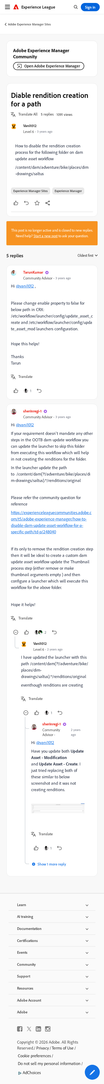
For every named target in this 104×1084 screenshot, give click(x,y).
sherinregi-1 (32, 411)
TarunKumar (33, 272)
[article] (52, 332)
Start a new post (46, 235)
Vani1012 (30, 125)
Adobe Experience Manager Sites (29, 24)
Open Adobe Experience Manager (52, 65)
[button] (28, 114)
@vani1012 (25, 286)
